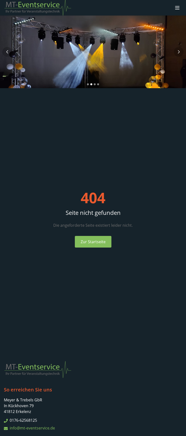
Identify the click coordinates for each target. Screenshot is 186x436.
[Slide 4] (98, 84)
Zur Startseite (93, 241)
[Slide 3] (95, 84)
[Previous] (7, 52)
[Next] (179, 52)
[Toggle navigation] (177, 8)
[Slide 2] (91, 84)
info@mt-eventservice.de (32, 428)
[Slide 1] (88, 84)
